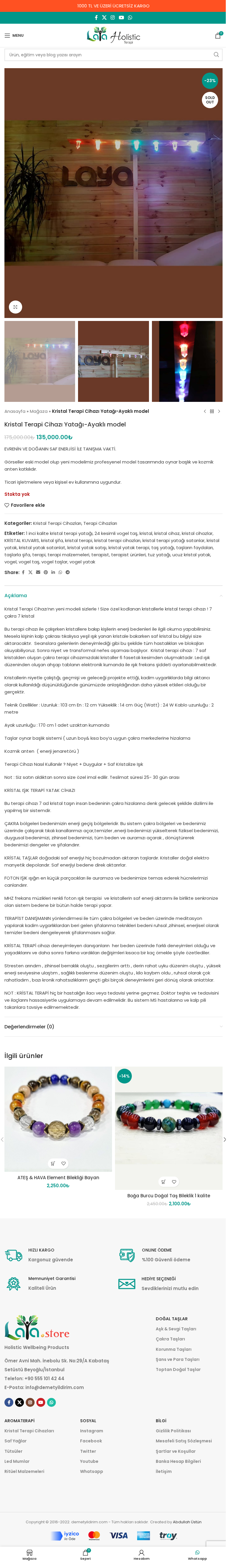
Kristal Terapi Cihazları (57, 523)
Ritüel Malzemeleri (24, 1471)
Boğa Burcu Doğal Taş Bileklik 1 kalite (168, 1196)
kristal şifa (52, 540)
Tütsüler (13, 1451)
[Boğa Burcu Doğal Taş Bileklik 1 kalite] (169, 1128)
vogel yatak (82, 562)
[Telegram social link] (68, 572)
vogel (10, 562)
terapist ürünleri (128, 555)
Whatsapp (91, 1471)
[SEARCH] (216, 55)
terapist (100, 555)
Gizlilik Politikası (173, 1431)
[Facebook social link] (96, 17)
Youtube (89, 1461)
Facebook (91, 1441)
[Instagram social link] (113, 17)
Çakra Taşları (170, 1339)
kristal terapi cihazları (117, 540)
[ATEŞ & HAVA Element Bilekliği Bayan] (58, 1119)
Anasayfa (14, 411)
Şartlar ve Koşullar (176, 1451)
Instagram (91, 1431)
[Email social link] (38, 572)
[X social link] (104, 17)
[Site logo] (113, 35)
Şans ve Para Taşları (178, 1359)
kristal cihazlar (197, 533)
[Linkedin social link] (53, 572)
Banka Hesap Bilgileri (178, 1461)
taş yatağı (162, 547)
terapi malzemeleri (68, 555)
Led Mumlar (17, 1461)
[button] (10, 193)
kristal (146, 533)
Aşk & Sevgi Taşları (176, 1329)
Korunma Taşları (174, 1349)
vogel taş (29, 562)
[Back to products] (211, 411)
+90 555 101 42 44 (44, 1378)
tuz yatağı (159, 555)
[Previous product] (204, 411)
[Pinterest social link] (46, 572)
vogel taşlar (54, 562)
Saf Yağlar (15, 1441)
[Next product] (219, 411)
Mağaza (39, 411)
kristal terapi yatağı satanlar (173, 540)
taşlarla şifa (17, 555)
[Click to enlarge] (15, 307)
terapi (39, 555)
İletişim (164, 1471)
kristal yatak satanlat (42, 547)
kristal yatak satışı (86, 547)
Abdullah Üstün (187, 1522)
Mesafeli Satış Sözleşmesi (184, 1441)
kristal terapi (78, 540)
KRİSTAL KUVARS (21, 540)
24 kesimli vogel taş (116, 533)
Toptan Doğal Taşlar (178, 1369)
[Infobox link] (38, 1255)
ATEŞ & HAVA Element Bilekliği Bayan (58, 1177)
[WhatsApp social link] (130, 17)
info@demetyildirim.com (54, 1387)
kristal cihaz (167, 533)
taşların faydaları (194, 547)
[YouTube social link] (121, 17)
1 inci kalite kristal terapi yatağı (59, 533)
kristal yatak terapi (128, 547)
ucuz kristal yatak (191, 555)
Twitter (88, 1451)
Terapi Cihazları (100, 523)
